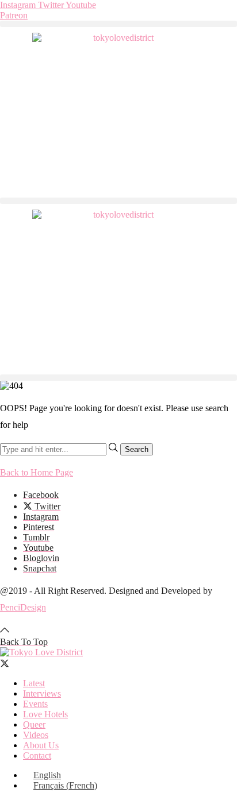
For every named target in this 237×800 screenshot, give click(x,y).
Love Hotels (45, 714)
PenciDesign (23, 607)
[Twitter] (4, 663)
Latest (34, 683)
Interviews (42, 693)
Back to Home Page (36, 472)
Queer (34, 724)
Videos (35, 735)
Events (35, 704)
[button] (118, 24)
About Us (41, 745)
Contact (37, 755)
